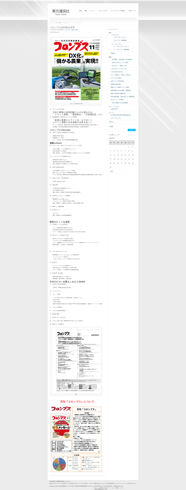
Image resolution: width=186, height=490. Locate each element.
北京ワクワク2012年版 (117, 81)
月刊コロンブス (55, 32)
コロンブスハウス (116, 118)
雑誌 (80, 10)
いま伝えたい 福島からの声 (119, 65)
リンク (121, 488)
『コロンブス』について (120, 37)
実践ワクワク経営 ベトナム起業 (120, 87)
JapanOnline (114, 109)
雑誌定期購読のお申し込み (101, 489)
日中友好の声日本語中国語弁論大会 (121, 115)
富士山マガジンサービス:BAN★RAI (104, 483)
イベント (92, 10)
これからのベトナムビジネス (119, 68)
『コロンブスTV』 (103, 10)
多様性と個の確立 (116, 84)
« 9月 (111, 171)
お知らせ (111, 122)
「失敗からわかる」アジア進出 (119, 62)
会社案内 (101, 488)
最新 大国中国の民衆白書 (118, 93)
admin (76, 29)
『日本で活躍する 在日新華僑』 (120, 102)
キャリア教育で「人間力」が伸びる (121, 75)
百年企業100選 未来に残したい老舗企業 (122, 96)
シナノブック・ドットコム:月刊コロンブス (125, 483)
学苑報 (113, 53)
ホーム (96, 488)
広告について (132, 10)
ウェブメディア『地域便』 (118, 10)
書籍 (86, 10)
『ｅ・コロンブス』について (121, 46)
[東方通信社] (61, 15)
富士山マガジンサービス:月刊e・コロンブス (82, 483)
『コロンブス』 (65, 22)
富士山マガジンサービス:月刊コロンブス (60, 483)
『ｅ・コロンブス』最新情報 (121, 49)
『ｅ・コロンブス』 (116, 44)
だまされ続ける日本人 (117, 72)
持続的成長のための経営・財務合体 (121, 90)
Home (57, 22)
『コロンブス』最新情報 (120, 40)
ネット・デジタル (114, 106)
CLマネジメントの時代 (117, 99)
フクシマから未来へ (116, 78)
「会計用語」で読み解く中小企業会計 (121, 59)
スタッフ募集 (115, 488)
